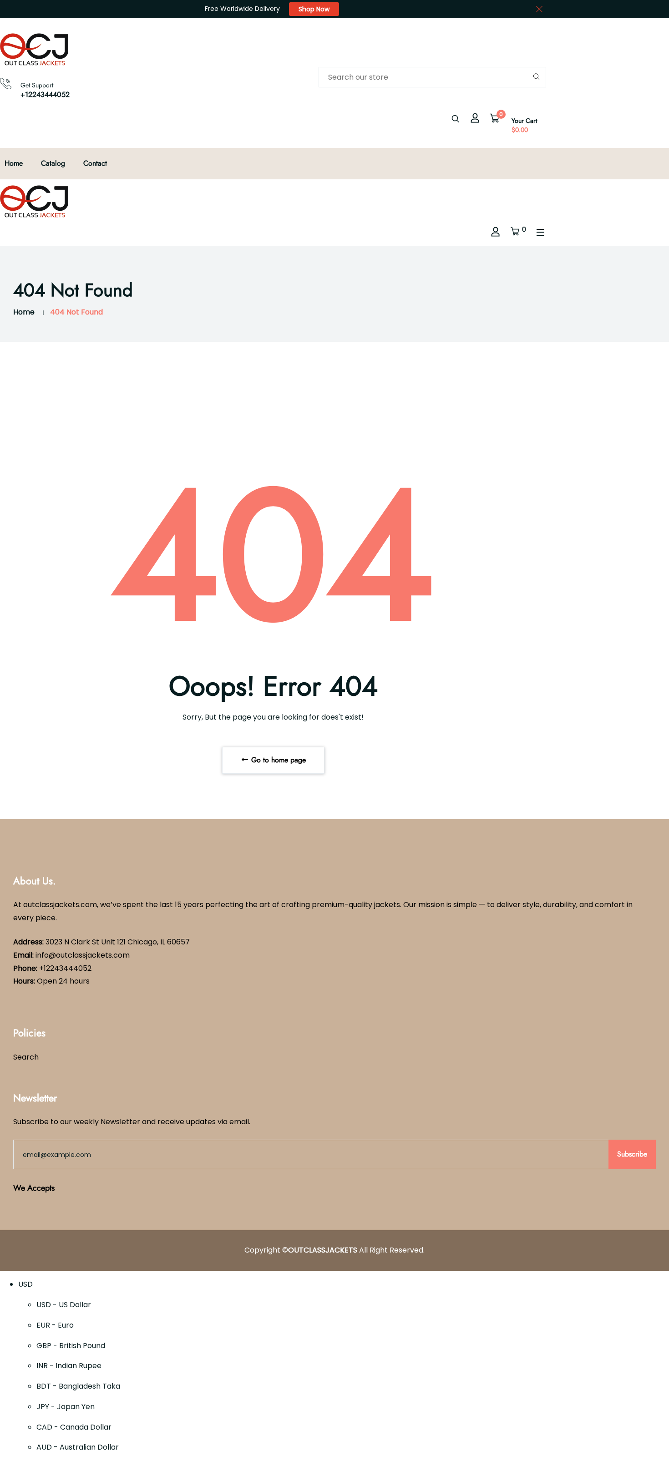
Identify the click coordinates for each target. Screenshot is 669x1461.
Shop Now (314, 9)
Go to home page (277, 760)
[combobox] (432, 77)
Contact (95, 163)
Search (26, 1057)
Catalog (53, 163)
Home (14, 163)
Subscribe (632, 1154)
